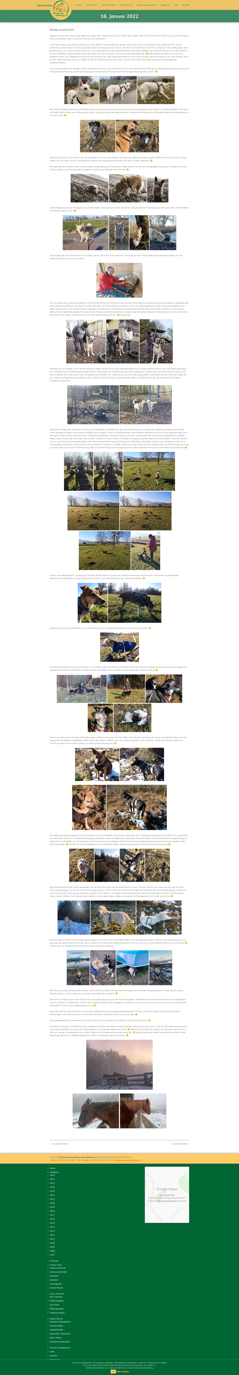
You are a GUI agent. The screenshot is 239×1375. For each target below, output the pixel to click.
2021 (52, 1183)
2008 (52, 1251)
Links (176, 5)
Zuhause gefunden (58, 1272)
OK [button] (113, 1372)
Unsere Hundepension (147, 5)
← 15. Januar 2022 (58, 1143)
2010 (52, 1243)
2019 (52, 1175)
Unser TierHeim (108, 5)
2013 (52, 1231)
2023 (52, 1195)
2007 (52, 1255)
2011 (52, 1239)
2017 (52, 1215)
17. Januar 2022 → (180, 1143)
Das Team (54, 1304)
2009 (52, 1247)
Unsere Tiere (91, 5)
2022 (52, 1191)
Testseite (54, 1261)
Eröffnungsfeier (57, 1300)
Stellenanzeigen (57, 1312)
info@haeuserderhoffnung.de (127, 1160)
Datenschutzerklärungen (167, 1200)
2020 (52, 1179)
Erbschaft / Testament (60, 1333)
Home (78, 5)
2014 (52, 1227)
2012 (52, 1235)
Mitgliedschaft (56, 1329)
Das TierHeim (56, 1296)
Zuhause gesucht (58, 1268)
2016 (52, 1219)
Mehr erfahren (122, 1371)
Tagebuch (165, 5)
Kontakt (185, 5)
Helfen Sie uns (126, 5)
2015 (52, 1223)
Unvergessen (56, 1284)
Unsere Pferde (56, 1288)
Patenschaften (56, 1325)
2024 (52, 1199)
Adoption (54, 1280)
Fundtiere (54, 1276)
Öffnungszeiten (57, 1308)
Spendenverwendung (60, 1341)
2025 (52, 1203)
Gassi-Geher (55, 1337)
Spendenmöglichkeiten (60, 1321)
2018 (52, 1211)
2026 (52, 1187)
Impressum (55, 1359)
